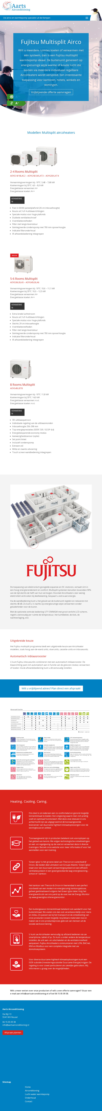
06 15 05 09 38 (61, 993)
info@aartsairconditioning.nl (34, 993)
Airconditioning (32, 1091)
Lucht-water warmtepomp (37, 1094)
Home (28, 1087)
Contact (28, 1102)
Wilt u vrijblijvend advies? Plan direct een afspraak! (51, 688)
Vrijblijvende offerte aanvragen (51, 92)
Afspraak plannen (12, 1032)
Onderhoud (30, 1098)
